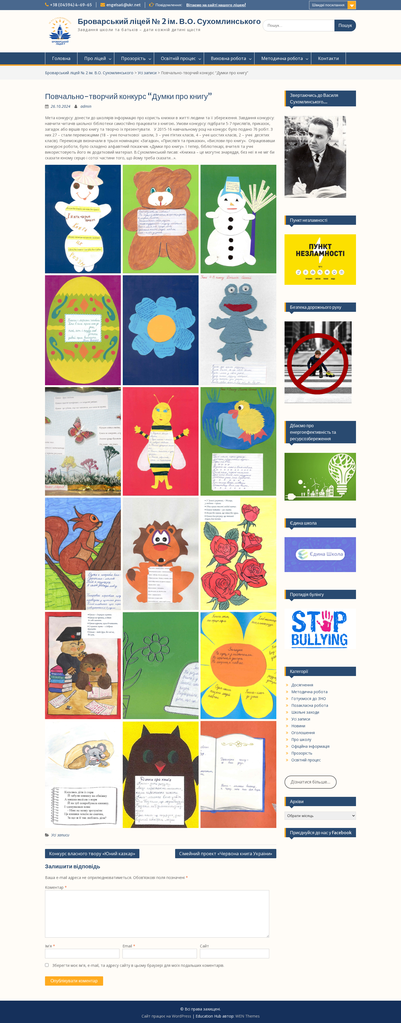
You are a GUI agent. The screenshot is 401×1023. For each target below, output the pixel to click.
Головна (61, 58)
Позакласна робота (309, 705)
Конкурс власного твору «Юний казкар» (92, 854)
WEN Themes (247, 1016)
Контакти (328, 58)
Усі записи (147, 72)
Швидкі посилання (328, 4)
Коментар (56, 887)
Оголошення (303, 732)
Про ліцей (95, 58)
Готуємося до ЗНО (308, 698)
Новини (298, 725)
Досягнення (302, 684)
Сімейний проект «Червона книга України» (225, 854)
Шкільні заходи (305, 712)
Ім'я (50, 946)
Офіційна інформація (310, 746)
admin (85, 106)
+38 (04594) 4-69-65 (71, 4)
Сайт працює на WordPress (166, 1016)
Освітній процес (178, 58)
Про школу (301, 739)
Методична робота (282, 58)
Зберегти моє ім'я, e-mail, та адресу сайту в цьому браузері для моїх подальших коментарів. (138, 965)
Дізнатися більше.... (310, 782)
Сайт (204, 946)
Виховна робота (228, 58)
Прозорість (133, 58)
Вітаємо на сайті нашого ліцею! (216, 4)
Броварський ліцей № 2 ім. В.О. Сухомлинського (169, 21)
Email (128, 946)
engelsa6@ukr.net (123, 4)
